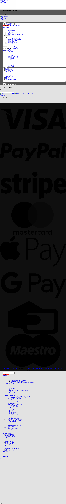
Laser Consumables (8, 28)
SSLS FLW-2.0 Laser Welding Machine (14, 39)
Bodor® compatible (8, 69)
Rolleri (6, 78)
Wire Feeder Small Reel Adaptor (13, 47)
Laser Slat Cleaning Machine (13, 57)
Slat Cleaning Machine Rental (15, 27)
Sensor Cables (10, 36)
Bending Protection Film (12, 53)
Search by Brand (7, 67)
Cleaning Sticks (10, 32)
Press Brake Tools (11, 60)
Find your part (5, 25)
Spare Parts (10, 49)
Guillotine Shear (11, 426)
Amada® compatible (8, 68)
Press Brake (10, 59)
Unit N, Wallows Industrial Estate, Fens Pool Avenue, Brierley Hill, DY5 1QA (44, 368)
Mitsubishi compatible (9, 74)
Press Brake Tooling (8, 50)
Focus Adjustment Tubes (12, 46)
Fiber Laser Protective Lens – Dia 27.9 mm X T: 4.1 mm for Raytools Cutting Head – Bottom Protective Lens (24, 100)
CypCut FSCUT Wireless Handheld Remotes (15, 34)
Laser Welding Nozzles (12, 43)
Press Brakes (10, 52)
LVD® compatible (9, 440)
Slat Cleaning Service (11, 65)
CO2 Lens (10, 389)
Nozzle (9, 29)
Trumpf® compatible (8, 81)
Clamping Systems (11, 51)
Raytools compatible (8, 77)
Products (5, 22)
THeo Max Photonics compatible (10, 79)
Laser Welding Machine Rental (13, 40)
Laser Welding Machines (9, 37)
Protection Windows (11, 30)
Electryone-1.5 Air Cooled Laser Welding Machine (16, 38)
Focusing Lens (10, 44)
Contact (4, 83)
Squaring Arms (10, 54)
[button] (4, 21)
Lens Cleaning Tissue (11, 35)
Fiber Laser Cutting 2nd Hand (13, 61)
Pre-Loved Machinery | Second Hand (11, 56)
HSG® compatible (8, 71)
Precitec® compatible (9, 76)
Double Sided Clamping (12, 55)
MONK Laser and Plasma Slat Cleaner (14, 25)
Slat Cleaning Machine (9, 24)
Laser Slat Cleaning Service (10, 23)
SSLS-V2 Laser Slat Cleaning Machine (14, 26)
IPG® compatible (8, 72)
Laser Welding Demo (11, 66)
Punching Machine (11, 58)
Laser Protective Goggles (12, 42)
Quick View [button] (2, 95)
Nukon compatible (8, 75)
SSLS (6, 80)
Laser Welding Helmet (12, 41)
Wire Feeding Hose (11, 45)
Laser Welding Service (12, 64)
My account (5, 82)
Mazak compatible (8, 73)
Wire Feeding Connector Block (13, 48)
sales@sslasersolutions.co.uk (11, 368)
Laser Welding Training (12, 63)
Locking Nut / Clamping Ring (14, 392)
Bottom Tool (10, 415)
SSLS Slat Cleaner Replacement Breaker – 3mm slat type (21, 382)
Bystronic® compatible (9, 70)
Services (6, 62)
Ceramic (10, 387)
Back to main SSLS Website (9, 84)
